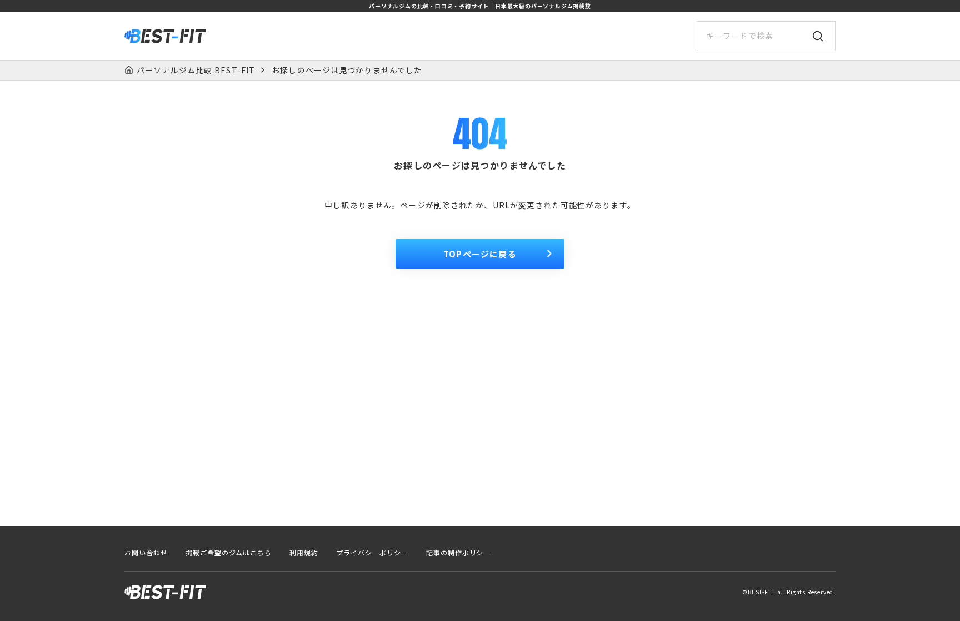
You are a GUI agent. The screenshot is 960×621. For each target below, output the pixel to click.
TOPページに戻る (480, 254)
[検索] (818, 36)
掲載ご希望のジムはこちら (229, 552)
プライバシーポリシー (372, 552)
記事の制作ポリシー (458, 552)
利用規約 (303, 552)
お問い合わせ (146, 552)
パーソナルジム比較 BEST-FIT (196, 70)
